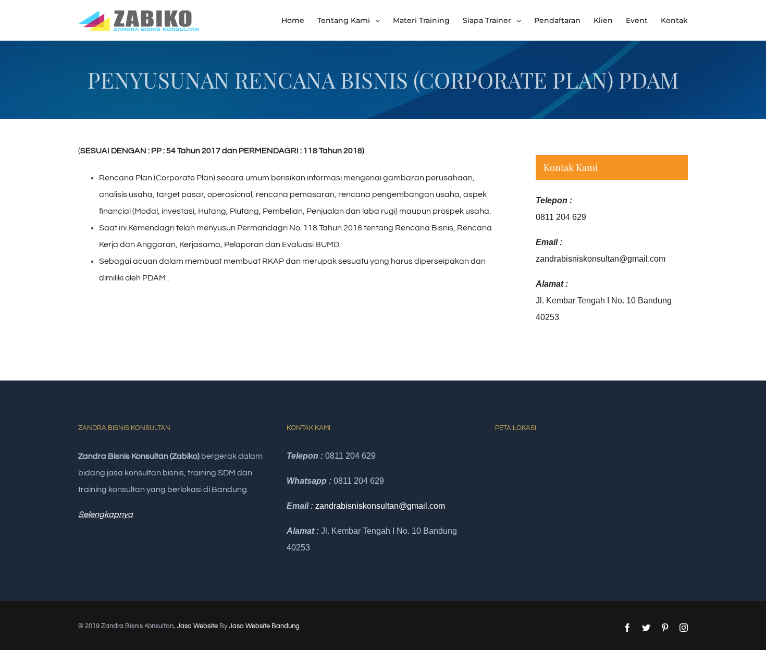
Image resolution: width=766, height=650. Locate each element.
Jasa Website (197, 626)
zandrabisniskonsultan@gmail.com (600, 258)
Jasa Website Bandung (264, 626)
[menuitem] (299, 20)
